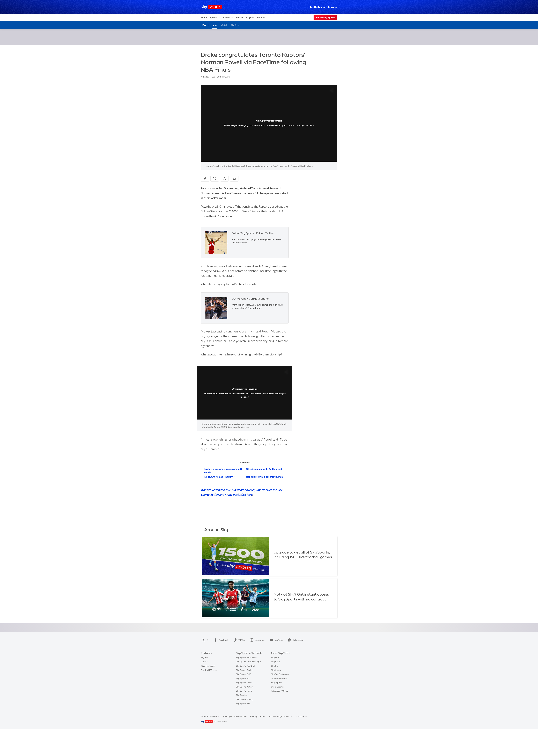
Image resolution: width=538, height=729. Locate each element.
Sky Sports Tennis (244, 683)
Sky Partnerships (279, 678)
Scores (226, 18)
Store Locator (277, 687)
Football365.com (209, 670)
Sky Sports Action (244, 687)
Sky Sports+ (241, 695)
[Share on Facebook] (205, 179)
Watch (239, 18)
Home (204, 18)
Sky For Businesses (280, 674)
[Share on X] (214, 179)
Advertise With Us (279, 691)
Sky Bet (250, 18)
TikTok (241, 640)
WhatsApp (298, 640)
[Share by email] (234, 179)
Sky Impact (276, 683)
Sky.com (275, 657)
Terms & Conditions (210, 716)
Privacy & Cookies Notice (234, 716)
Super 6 (204, 662)
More (259, 18)
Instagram (260, 640)
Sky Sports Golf (243, 674)
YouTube (279, 640)
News (214, 25)
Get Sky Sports (317, 7)
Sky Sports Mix (243, 703)
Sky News (275, 662)
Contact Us (301, 716)
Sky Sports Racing (244, 699)
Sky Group (276, 670)
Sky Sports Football (245, 666)
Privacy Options (257, 716)
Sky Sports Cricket (244, 670)
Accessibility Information (280, 716)
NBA (203, 25)
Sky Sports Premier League (248, 662)
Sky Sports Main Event (246, 657)
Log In (334, 7)
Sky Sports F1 (242, 678)
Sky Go (274, 666)
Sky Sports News (244, 691)
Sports (213, 18)
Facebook (223, 640)
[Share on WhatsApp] (224, 179)
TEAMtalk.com (208, 666)
